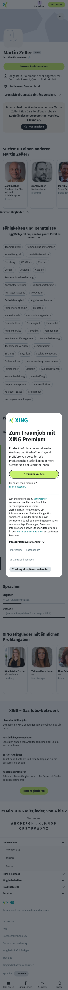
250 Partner (40, 498)
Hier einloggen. (17, 486)
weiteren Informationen (30, 531)
